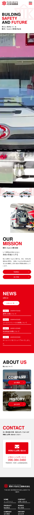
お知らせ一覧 (10, 303)
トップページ (8, 501)
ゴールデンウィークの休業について (15, 322)
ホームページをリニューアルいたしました (16, 342)
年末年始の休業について (11, 331)
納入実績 (16, 277)
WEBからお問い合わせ (17, 450)
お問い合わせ (22, 501)
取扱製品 (16, 272)
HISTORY (17, 401)
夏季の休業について (9, 314)
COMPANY (17, 379)
